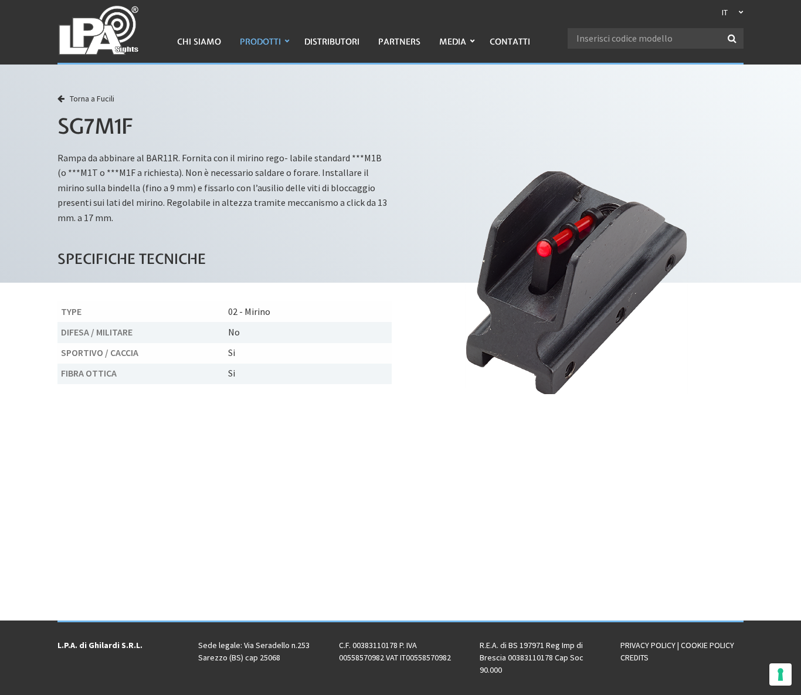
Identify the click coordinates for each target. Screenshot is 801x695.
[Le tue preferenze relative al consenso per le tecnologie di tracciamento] (780, 674)
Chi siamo (199, 41)
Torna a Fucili (89, 98)
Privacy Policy (648, 645)
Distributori (331, 41)
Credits (634, 657)
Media (452, 41)
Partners (399, 41)
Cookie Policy (707, 645)
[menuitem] (199, 48)
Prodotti (260, 41)
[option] (576, 282)
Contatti (510, 41)
